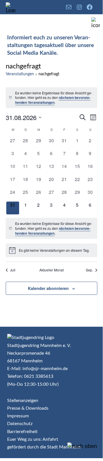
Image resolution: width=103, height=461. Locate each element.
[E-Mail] (68, 7)
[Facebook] (89, 7)
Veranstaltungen (20, 74)
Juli (12, 270)
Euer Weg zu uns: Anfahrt (32, 439)
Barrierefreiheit (22, 431)
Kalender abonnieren (48, 288)
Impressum (18, 416)
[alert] (51, 97)
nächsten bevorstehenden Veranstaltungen (52, 100)
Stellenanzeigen (22, 400)
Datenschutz (20, 423)
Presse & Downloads (28, 408)
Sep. (89, 270)
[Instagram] (79, 7)
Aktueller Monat (51, 270)
